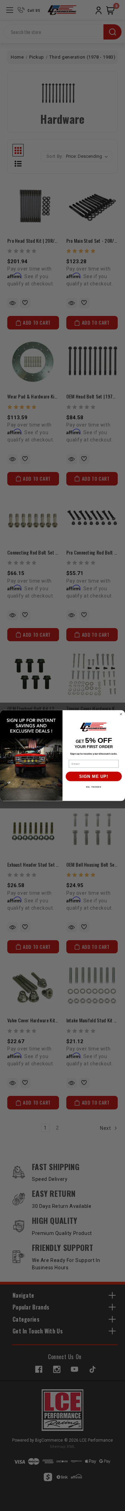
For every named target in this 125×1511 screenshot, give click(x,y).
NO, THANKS (93, 787)
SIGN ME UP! (93, 776)
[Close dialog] (121, 714)
